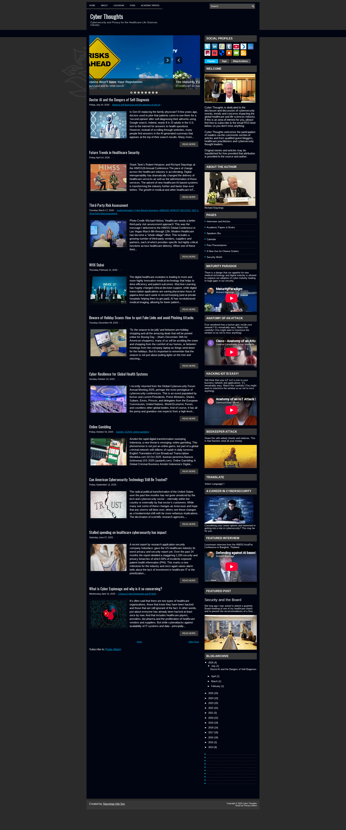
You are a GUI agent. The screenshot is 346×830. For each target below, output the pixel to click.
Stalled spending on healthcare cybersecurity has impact (128, 532)
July (213, 666)
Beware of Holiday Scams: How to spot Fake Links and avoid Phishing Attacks (141, 317)
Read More (189, 144)
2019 (211, 722)
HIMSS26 (164, 210)
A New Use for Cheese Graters (223, 251)
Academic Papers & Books (221, 227)
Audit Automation (125, 210)
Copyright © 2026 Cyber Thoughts (242, 803)
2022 (211, 708)
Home (92, 5)
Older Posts (193, 642)
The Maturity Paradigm (109, 82)
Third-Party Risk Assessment (108, 205)
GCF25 (128, 432)
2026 (211, 662)
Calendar (119, 5)
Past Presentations (217, 245)
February (216, 686)
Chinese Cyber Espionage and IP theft (137, 594)
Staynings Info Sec (114, 803)
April (214, 676)
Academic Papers (150, 5)
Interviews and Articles (218, 221)
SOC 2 (195, 210)
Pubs (132, 5)
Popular (211, 61)
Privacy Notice (250, 805)
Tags (224, 61)
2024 (211, 698)
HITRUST (174, 210)
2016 (211, 737)
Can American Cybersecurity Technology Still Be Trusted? (128, 479)
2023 (211, 703)
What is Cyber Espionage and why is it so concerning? (125, 588)
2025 (211, 693)
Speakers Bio (214, 233)
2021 (211, 712)
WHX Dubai (96, 265)
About (104, 5)
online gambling (141, 432)
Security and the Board (223, 600)
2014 (211, 747)
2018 (211, 727)
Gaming (120, 432)
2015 (211, 742)
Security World (214, 257)
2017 (211, 732)
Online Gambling (100, 427)
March (214, 681)
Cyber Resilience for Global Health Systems (118, 374)
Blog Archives (240, 61)
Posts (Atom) (113, 649)
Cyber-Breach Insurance (146, 210)
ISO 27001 (185, 210)
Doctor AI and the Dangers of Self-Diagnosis (119, 99)
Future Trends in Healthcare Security (114, 152)
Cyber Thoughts (106, 16)
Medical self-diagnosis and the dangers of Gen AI (136, 105)
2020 (211, 718)
